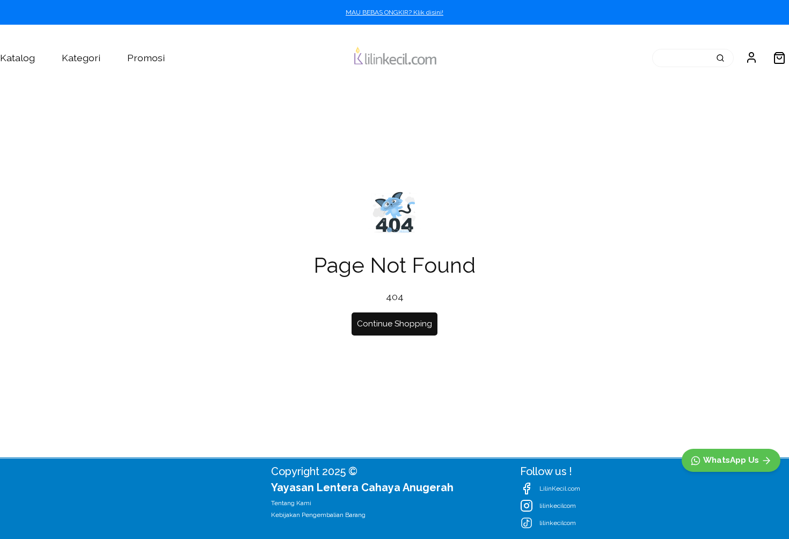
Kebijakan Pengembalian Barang (318, 515)
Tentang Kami (291, 503)
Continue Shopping (394, 324)
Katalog (17, 57)
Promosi (146, 57)
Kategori (81, 57)
